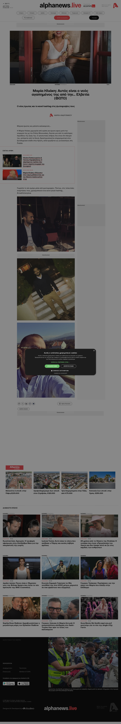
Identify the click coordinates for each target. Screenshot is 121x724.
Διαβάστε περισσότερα (69, 359)
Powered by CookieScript (60, 373)
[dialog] (60, 362)
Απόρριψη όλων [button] (69, 366)
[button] (60, 362)
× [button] (94, 350)
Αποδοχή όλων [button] (52, 366)
